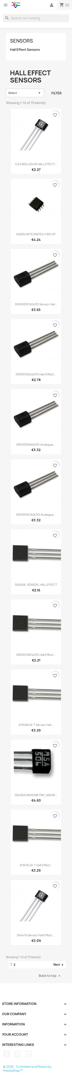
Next (59, 964)
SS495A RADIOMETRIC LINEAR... (36, 795)
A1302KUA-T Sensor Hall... (36, 725)
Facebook (6, 1054)
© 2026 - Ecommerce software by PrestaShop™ (27, 1069)
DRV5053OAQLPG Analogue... (36, 515)
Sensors (21, 40)
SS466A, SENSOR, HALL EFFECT (36, 585)
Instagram (28, 1054)
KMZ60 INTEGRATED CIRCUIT (36, 234)
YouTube (17, 1054)
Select (25, 93)
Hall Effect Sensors (25, 50)
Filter (56, 93)
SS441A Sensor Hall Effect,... (36, 935)
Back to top (50, 975)
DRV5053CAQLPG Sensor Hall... (36, 304)
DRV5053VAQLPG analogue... (36, 444)
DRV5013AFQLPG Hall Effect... (36, 655)
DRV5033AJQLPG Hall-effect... (36, 374)
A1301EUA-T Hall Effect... (36, 865)
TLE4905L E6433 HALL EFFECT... (36, 164)
